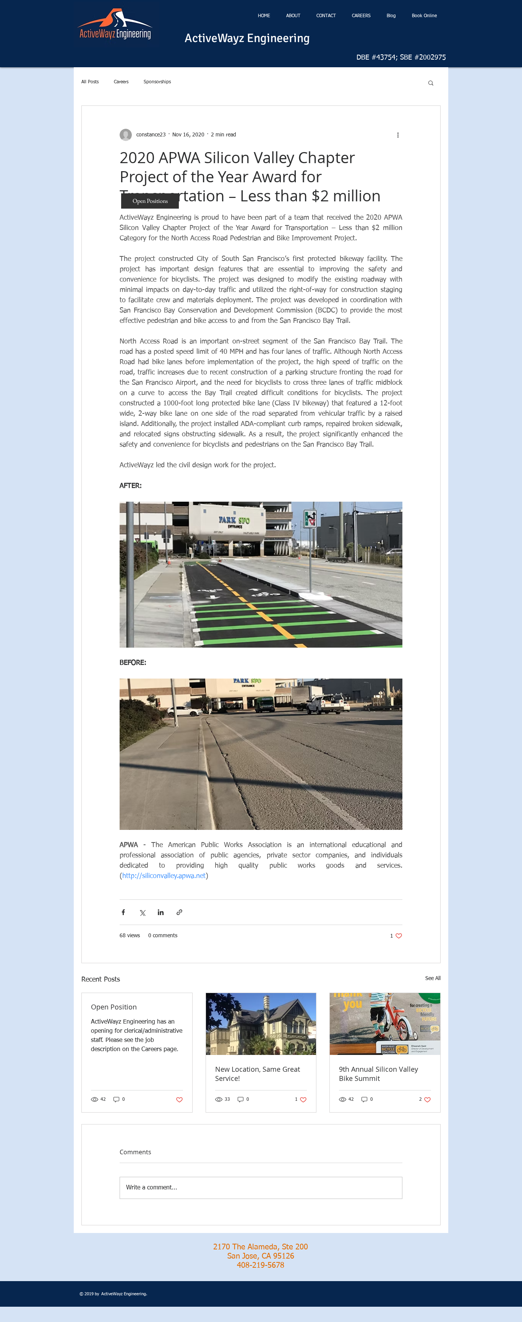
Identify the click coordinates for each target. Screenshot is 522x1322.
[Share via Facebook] (123, 912)
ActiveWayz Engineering (247, 38)
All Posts (90, 82)
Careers (121, 82)
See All (433, 978)
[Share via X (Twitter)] (142, 912)
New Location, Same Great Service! (257, 1073)
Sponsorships (157, 82)
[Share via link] (179, 912)
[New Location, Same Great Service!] (261, 1024)
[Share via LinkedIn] (160, 912)
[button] (430, 82)
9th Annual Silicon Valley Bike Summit (378, 1073)
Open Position (114, 1006)
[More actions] (397, 134)
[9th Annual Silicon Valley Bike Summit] (385, 1024)
